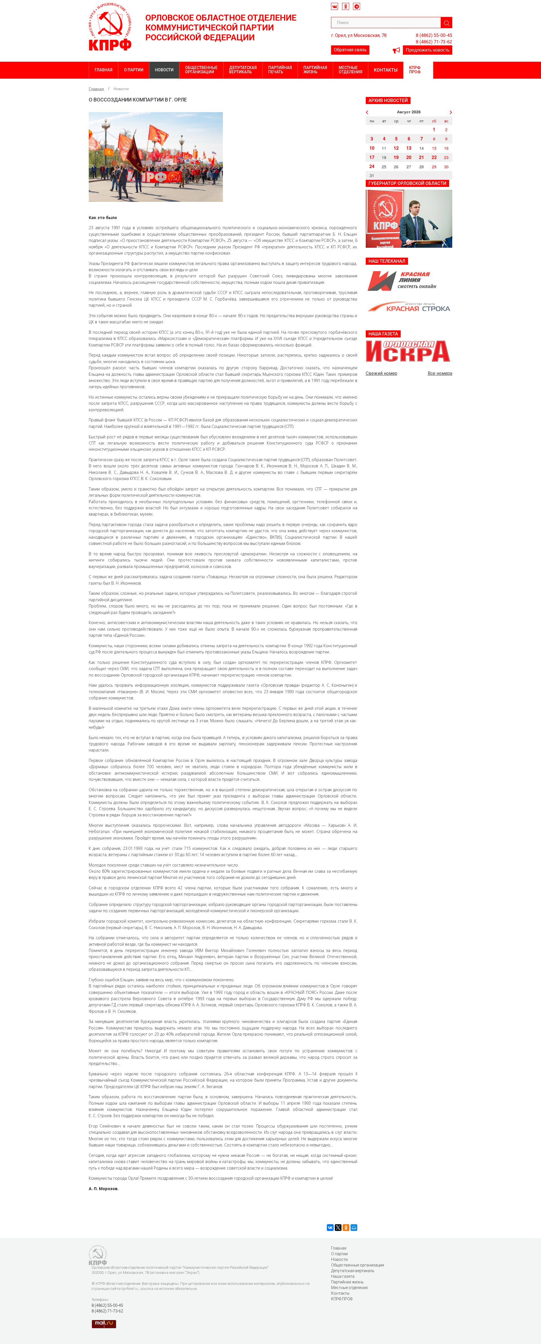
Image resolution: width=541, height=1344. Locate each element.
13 (408, 148)
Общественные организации (201, 69)
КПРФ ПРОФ (415, 69)
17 (371, 157)
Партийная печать (280, 69)
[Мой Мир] (354, 1227)
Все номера (440, 373)
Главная (103, 70)
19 (396, 157)
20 (408, 157)
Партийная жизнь (315, 69)
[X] (338, 1227)
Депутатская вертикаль (243, 69)
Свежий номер (381, 373)
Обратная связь (350, 49)
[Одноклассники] (346, 1227)
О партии (133, 70)
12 (396, 148)
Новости (164, 70)
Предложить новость (427, 50)
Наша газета (342, 1276)
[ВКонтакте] (330, 1227)
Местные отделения (350, 69)
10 (371, 148)
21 (421, 157)
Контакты (386, 70)
